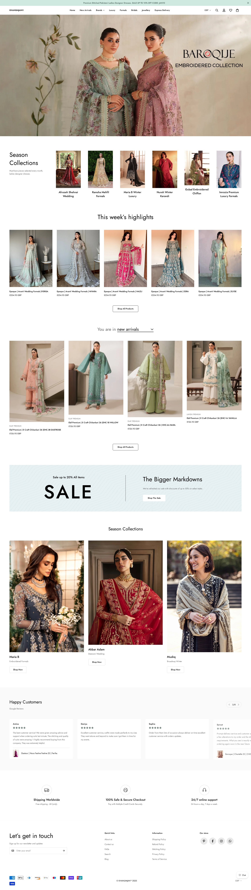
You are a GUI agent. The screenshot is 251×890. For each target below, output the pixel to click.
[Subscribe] (64, 850)
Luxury (112, 10)
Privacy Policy (158, 854)
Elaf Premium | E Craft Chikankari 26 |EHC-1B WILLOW (93, 422)
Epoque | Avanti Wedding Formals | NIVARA (77, 291)
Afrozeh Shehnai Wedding (68, 194)
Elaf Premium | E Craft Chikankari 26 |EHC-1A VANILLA (212, 418)
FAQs (107, 849)
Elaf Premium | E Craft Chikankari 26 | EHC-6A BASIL (152, 425)
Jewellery (146, 10)
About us (108, 839)
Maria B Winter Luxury (132, 194)
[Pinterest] (203, 841)
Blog (107, 859)
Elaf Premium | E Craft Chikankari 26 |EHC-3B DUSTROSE (35, 429)
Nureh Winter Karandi (165, 194)
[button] (237, 10)
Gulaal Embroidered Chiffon (197, 191)
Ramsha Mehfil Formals (100, 194)
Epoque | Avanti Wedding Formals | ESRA (170, 291)
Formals (123, 10)
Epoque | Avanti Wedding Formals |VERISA (28, 291)
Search (108, 854)
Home (72, 10)
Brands (99, 10)
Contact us (109, 844)
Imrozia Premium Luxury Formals (229, 194)
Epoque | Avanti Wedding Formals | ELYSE (217, 291)
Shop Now (18, 669)
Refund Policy (158, 844)
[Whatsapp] (230, 841)
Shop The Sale (154, 498)
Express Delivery (162, 10)
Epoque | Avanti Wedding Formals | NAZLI (123, 291)
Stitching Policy (158, 849)
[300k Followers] (212, 841)
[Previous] (229, 704)
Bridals (134, 10)
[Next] (238, 704)
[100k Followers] (221, 841)
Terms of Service (159, 859)
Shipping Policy (159, 839)
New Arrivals (85, 10)
